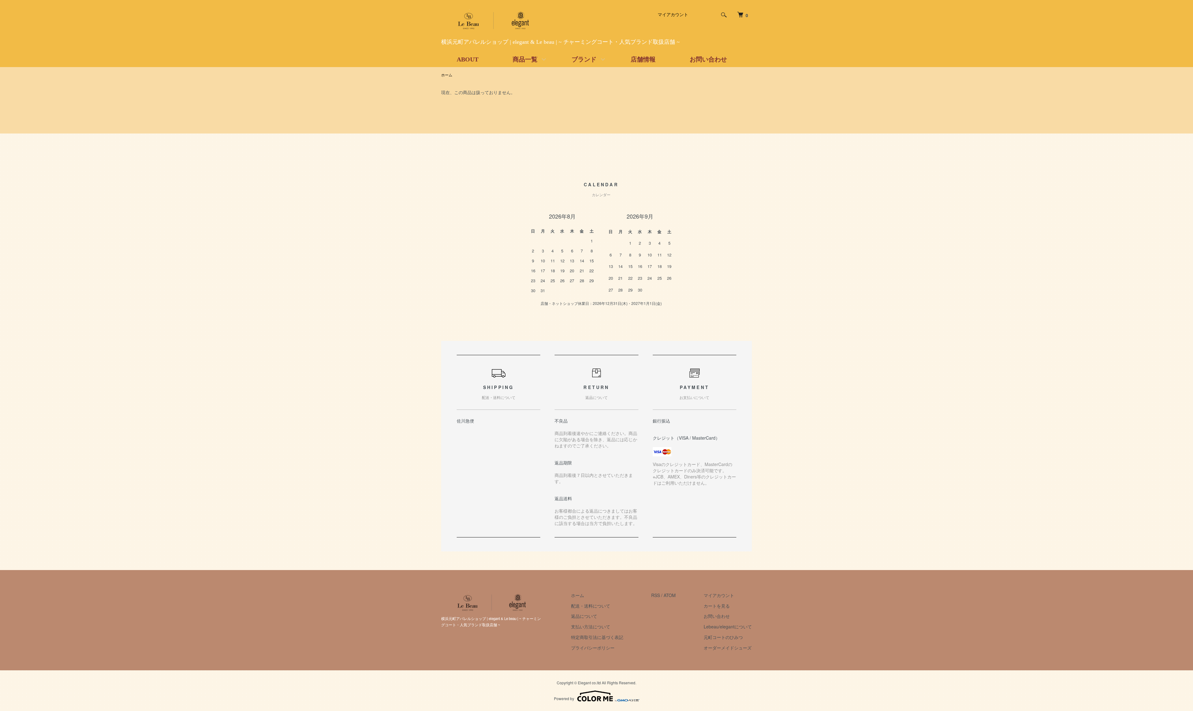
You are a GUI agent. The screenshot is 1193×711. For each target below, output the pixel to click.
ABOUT (467, 59)
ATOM (670, 595)
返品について (584, 616)
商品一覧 (525, 59)
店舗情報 (643, 59)
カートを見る (717, 606)
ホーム (446, 74)
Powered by (564, 698)
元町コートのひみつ (723, 637)
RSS (655, 595)
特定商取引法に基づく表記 (597, 637)
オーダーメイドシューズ (728, 648)
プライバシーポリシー (593, 648)
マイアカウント (673, 14)
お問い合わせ (708, 59)
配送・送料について (590, 606)
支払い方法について (590, 626)
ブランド (584, 59)
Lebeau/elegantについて (728, 626)
